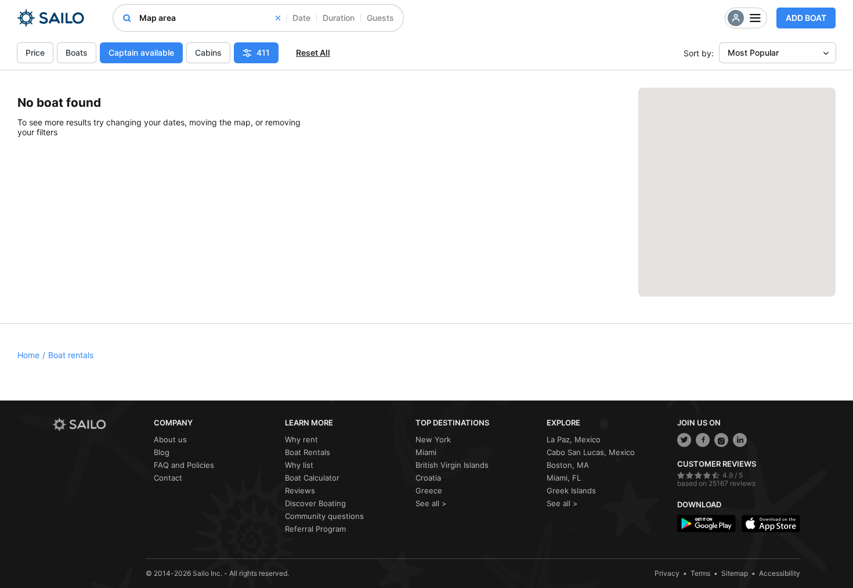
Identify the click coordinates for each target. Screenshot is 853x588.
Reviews (300, 490)
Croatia (428, 477)
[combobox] (209, 18)
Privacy (667, 573)
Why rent (301, 439)
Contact (168, 477)
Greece (428, 490)
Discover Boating (315, 503)
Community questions (324, 516)
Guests (380, 18)
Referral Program (315, 528)
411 (263, 52)
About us (170, 439)
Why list (299, 465)
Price (35, 52)
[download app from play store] (706, 524)
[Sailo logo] (99, 424)
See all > (431, 503)
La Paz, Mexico (574, 439)
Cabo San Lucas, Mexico (591, 452)
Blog (161, 452)
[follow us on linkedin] (740, 440)
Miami (425, 452)
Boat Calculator (312, 477)
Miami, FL (564, 477)
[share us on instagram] (721, 440)
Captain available (141, 52)
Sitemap (734, 573)
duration (339, 18)
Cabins (208, 52)
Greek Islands (571, 490)
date (301, 18)
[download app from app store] (771, 524)
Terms (700, 573)
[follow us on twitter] (684, 440)
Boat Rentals (307, 452)
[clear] (278, 18)
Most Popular (753, 52)
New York (433, 439)
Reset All (313, 52)
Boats (77, 52)
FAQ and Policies (184, 465)
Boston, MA (568, 465)
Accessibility (779, 573)
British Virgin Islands (452, 465)
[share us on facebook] (703, 440)
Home (28, 355)
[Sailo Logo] (50, 18)
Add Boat (806, 18)
